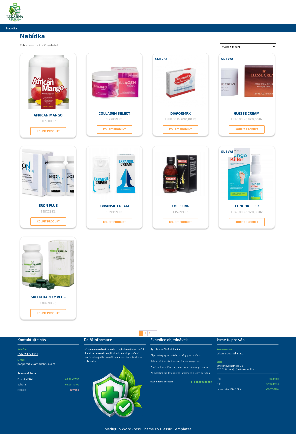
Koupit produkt (48, 131)
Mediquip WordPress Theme (130, 429)
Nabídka (11, 28)
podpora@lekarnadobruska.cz (36, 364)
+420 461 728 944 (28, 353)
